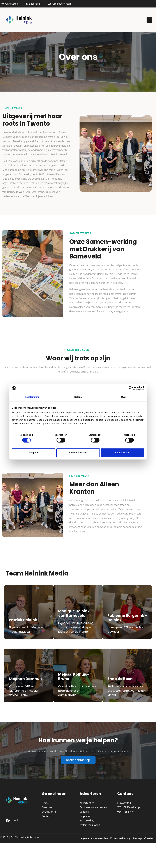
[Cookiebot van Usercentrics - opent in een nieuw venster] (131, 388)
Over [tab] (123, 397)
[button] (149, 20)
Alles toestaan (122, 452)
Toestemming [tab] (32, 397)
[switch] (61, 440)
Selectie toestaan (78, 452)
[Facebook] (8, 820)
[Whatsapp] (16, 820)
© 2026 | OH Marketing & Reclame (19, 837)
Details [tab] (78, 397)
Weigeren (33, 452)
